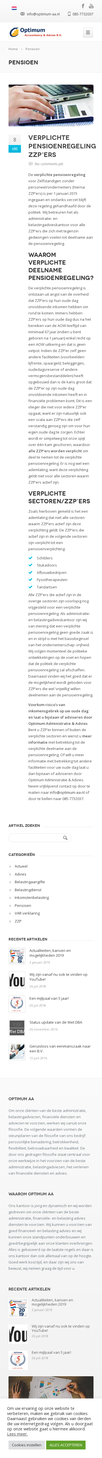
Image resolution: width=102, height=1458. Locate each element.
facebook (83, 6)
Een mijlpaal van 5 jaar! (49, 998)
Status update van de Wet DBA (55, 1022)
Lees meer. (17, 1434)
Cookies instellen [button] (26, 1444)
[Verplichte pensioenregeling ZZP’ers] (51, 105)
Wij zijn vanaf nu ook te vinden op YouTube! (58, 977)
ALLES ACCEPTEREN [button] (66, 1444)
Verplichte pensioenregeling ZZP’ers (62, 146)
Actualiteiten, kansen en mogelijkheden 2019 (50, 953)
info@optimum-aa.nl (67, 792)
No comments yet (49, 163)
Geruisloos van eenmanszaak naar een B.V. (60, 1049)
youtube (91, 6)
